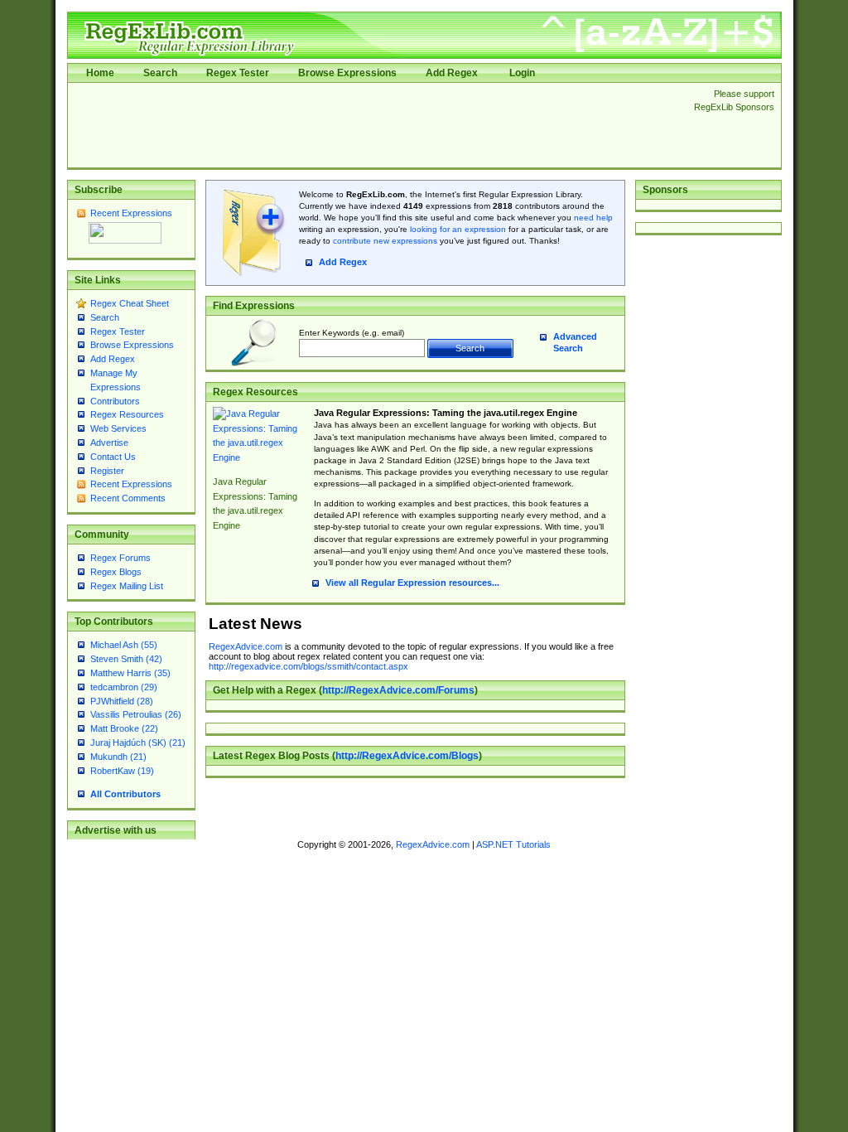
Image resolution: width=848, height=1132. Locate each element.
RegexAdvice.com (245, 646)
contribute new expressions (385, 240)
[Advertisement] (376, 125)
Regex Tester (237, 73)
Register (107, 471)
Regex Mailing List (126, 586)
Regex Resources (127, 414)
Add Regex (452, 73)
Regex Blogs (116, 572)
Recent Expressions (131, 213)
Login (522, 73)
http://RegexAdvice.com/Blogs (407, 756)
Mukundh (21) (118, 757)
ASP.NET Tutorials (513, 844)
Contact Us (113, 457)
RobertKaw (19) (122, 771)
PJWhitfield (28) (121, 701)
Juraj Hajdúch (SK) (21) (138, 742)
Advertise (109, 442)
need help (593, 217)
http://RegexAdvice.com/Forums (398, 690)
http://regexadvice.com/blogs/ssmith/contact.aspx (308, 666)
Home (100, 73)
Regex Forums (120, 558)
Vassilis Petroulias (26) (135, 714)
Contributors (115, 401)
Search (160, 73)
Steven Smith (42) (126, 659)
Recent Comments (128, 498)
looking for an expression (456, 229)
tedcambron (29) (123, 687)
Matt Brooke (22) (124, 728)
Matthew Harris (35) (130, 673)
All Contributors (125, 794)
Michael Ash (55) (123, 645)
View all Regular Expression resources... (412, 583)
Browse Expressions (347, 73)
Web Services (118, 428)
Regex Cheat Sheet (129, 303)
